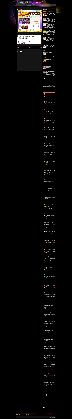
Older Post (41, 47)
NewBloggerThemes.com (52, 417)
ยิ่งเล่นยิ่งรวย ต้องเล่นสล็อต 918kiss (50, 66)
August (45, 100)
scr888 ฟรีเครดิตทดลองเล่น (49, 18)
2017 (44, 403)
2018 (44, 402)
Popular (44, 11)
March (45, 395)
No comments (23, 9)
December (45, 95)
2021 (44, 94)
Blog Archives (51, 11)
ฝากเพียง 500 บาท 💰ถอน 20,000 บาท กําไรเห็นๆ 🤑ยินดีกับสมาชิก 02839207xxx (50, 46)
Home (29, 47)
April (45, 394)
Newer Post (18, 47)
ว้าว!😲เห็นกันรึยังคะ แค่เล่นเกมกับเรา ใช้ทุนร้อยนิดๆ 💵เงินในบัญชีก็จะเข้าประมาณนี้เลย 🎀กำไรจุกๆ (50, 24)
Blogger (54, 405)
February (45, 396)
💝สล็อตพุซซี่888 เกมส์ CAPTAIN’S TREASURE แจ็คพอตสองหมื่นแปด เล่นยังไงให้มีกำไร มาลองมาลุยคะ (50, 53)
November (45, 96)
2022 (44, 93)
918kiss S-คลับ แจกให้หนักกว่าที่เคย (50, 13)
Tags (47, 11)
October (45, 97)
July (44, 101)
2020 (44, 399)
